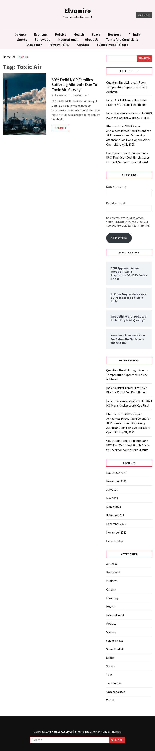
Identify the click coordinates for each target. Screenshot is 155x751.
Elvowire (77, 10)
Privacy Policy (59, 44)
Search (144, 58)
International (68, 39)
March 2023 (113, 507)
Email (116, 203)
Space (96, 34)
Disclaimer (34, 44)
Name (116, 187)
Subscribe (144, 14)
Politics (60, 34)
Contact (83, 44)
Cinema (111, 589)
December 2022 (116, 524)
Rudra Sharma (59, 95)
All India (134, 34)
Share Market (114, 649)
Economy (41, 34)
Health (79, 34)
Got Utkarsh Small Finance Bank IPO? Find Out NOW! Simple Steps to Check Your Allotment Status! (128, 157)
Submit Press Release (112, 44)
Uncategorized (115, 692)
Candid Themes (111, 731)
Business (114, 34)
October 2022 (115, 541)
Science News (114, 640)
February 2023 (115, 515)
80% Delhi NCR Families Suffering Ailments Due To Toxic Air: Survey (74, 84)
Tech (109, 675)
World (110, 700)
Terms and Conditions (122, 39)
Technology (114, 683)
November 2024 (116, 473)
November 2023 (116, 481)
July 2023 (112, 490)
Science (21, 34)
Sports (22, 39)
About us (91, 39)
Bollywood (42, 39)
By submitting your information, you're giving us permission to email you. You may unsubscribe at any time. (128, 222)
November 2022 (116, 532)
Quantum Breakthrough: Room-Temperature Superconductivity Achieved (127, 87)
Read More (60, 128)
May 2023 (112, 498)
